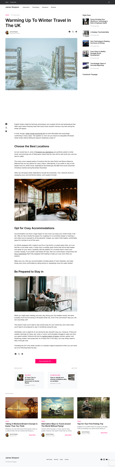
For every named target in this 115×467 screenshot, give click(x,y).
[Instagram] (104, 459)
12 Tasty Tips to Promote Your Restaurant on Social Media (32, 380)
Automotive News (55, 375)
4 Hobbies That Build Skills (99, 32)
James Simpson (12, 7)
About (6, 2)
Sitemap (56, 459)
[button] (109, 2)
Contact (67, 459)
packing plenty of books (50, 336)
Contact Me (13, 2)
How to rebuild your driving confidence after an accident (58, 379)
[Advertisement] (41, 106)
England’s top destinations (44, 152)
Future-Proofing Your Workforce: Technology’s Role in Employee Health (99, 21)
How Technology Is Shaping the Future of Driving (100, 42)
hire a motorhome (20, 254)
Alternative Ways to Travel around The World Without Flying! (56, 425)
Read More (32, 435)
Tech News (28, 375)
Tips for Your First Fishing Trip (90, 424)
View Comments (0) (45, 361)
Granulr (15, 461)
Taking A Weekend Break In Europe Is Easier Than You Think (21, 425)
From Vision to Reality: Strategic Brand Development (98, 53)
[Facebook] (101, 459)
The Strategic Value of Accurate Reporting (98, 64)
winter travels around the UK (35, 133)
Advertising (49, 459)
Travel (7, 15)
